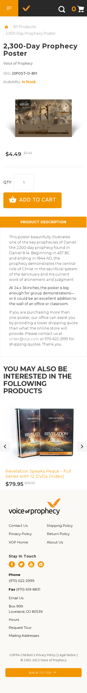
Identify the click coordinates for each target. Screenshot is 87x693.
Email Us (16, 598)
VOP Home (18, 542)
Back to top (41, 672)
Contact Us (18, 525)
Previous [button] (5, 446)
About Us (55, 542)
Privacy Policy (20, 534)
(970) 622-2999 (21, 581)
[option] (43, 118)
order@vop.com (24, 339)
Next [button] (82, 446)
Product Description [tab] (43, 222)
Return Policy (58, 534)
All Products (24, 27)
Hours (14, 619)
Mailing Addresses (24, 635)
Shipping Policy (60, 525)
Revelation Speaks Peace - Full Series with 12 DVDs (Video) (38, 474)
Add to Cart (37, 200)
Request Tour (20, 627)
